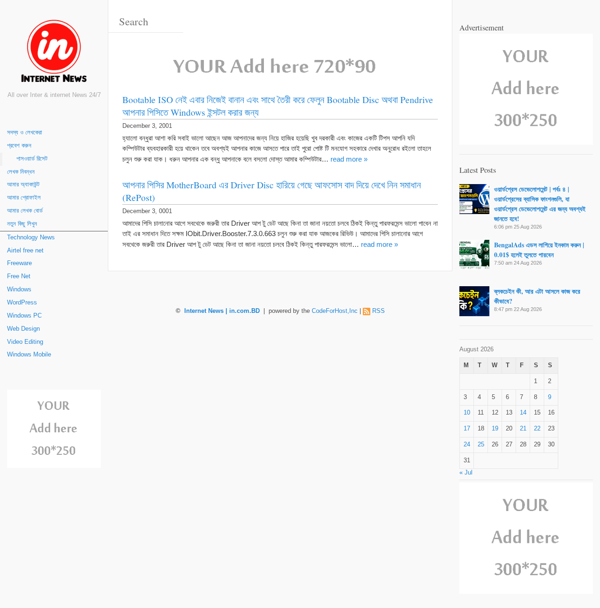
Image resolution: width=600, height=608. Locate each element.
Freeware (19, 263)
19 (495, 428)
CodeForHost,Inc (335, 311)
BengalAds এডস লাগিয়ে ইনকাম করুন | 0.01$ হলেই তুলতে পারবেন (539, 250)
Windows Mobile (29, 354)
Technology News (31, 237)
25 (481, 444)
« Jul (465, 472)
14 (523, 412)
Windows (19, 289)
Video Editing (25, 342)
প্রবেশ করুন (19, 145)
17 (467, 428)
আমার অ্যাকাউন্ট (23, 184)
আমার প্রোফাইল (24, 197)
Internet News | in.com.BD (222, 311)
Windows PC (24, 315)
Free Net (18, 276)
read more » (349, 159)
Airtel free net (25, 250)
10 (467, 412)
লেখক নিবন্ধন (21, 172)
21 (523, 428)
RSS (378, 311)
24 (467, 444)
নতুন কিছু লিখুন (22, 224)
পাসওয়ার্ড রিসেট (31, 159)
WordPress (22, 302)
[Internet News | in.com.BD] (54, 52)
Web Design (23, 329)
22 (537, 428)
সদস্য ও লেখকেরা (24, 132)
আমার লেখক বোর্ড (25, 211)
